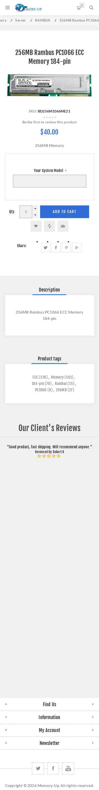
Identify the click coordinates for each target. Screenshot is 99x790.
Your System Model (49, 170)
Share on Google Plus (76, 247)
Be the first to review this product (49, 122)
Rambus (61, 383)
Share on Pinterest (66, 247)
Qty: (12, 211)
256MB (61, 390)
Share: (22, 245)
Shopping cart (81, 5)
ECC (35, 377)
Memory (57, 377)
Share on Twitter (45, 247)
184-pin (38, 383)
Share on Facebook (56, 247)
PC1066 (40, 390)
